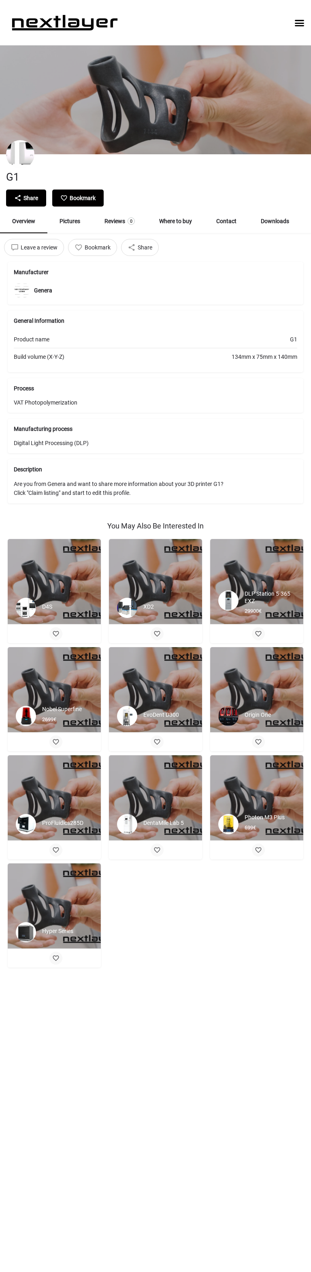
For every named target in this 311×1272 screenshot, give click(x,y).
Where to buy (175, 221)
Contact (226, 221)
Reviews (118, 221)
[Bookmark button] (55, 633)
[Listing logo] (20, 154)
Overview (23, 221)
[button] (299, 22)
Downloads (275, 221)
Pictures (70, 221)
